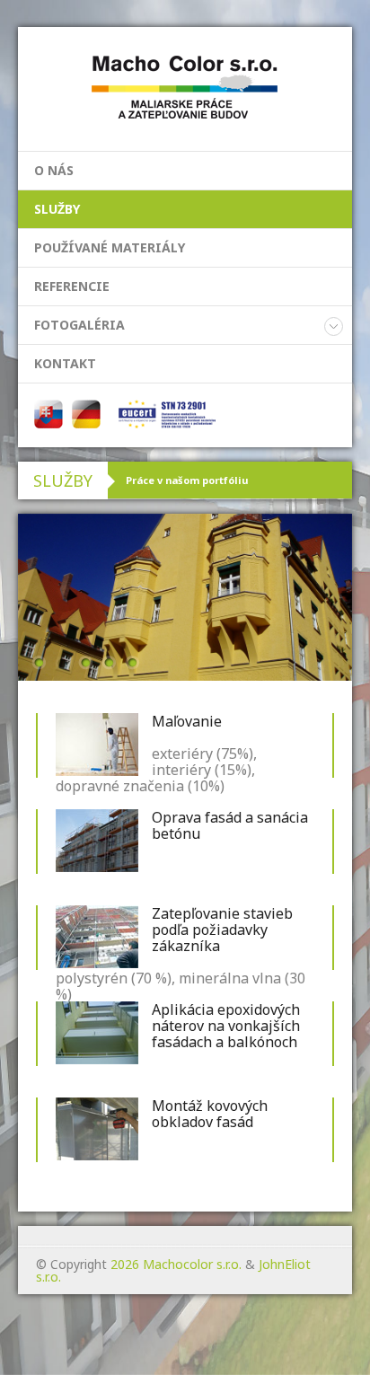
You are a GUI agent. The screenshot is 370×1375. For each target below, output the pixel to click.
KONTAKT (65, 363)
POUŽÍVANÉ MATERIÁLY (109, 247)
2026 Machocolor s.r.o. (176, 1264)
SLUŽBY (57, 208)
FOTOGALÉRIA (79, 324)
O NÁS (54, 170)
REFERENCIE (72, 286)
